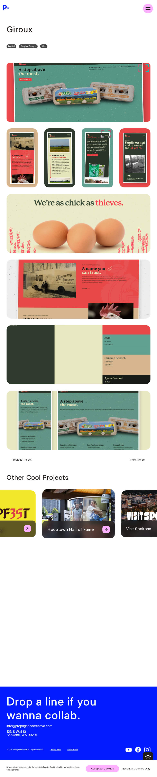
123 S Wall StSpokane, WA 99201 (22, 733)
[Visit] (129, 750)
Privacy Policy (55, 750)
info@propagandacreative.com (29, 725)
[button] (148, 757)
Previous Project (21, 459)
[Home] (5, 8)
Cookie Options (72, 750)
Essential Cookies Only (136, 768)
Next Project (137, 459)
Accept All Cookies (102, 768)
